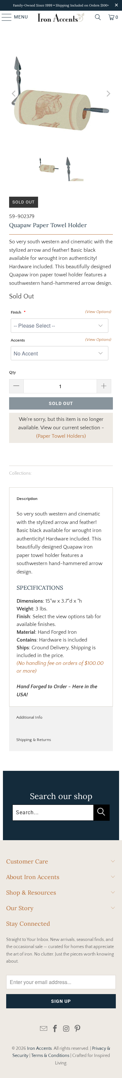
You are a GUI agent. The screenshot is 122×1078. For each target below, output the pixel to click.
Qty (12, 372)
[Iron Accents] (61, 17)
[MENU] (3, 17)
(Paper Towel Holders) (61, 436)
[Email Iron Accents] (44, 1029)
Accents (18, 340)
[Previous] (14, 93)
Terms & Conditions (50, 1055)
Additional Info (29, 717)
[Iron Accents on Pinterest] (78, 1029)
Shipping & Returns (33, 739)
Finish (16, 312)
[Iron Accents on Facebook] (55, 1029)
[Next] (108, 93)
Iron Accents (39, 1048)
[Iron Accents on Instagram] (66, 1029)
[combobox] (60, 813)
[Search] (98, 17)
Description (27, 498)
